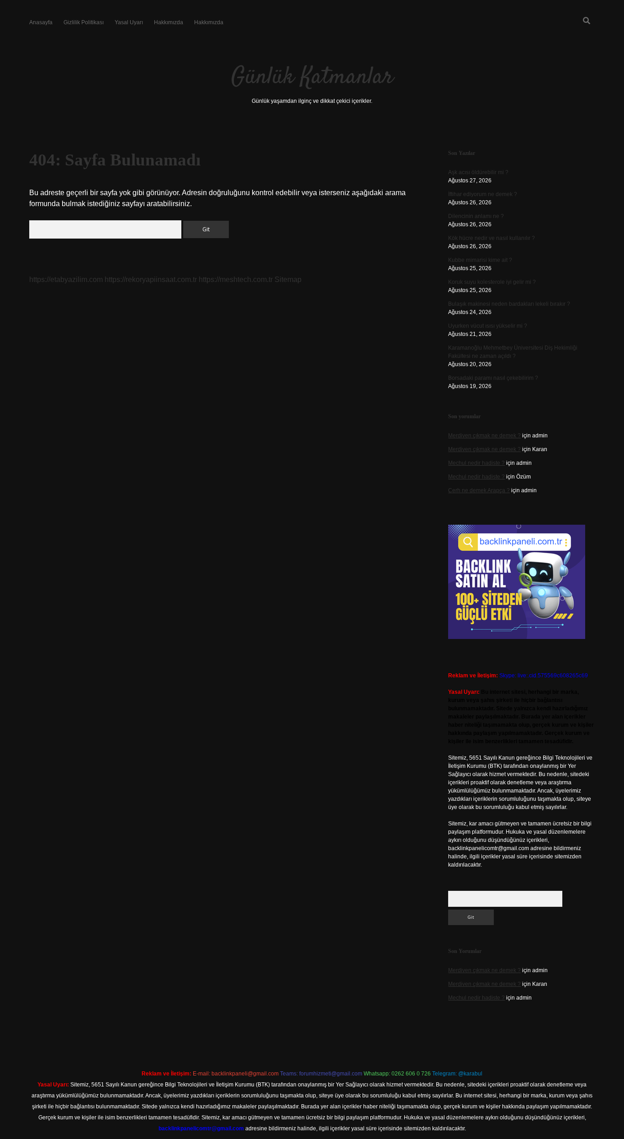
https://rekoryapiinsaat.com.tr (151, 279)
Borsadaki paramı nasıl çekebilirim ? (493, 378)
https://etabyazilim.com (66, 279)
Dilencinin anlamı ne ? (476, 216)
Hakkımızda (168, 22)
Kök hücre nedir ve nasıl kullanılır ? (491, 238)
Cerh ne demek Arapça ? (479, 490)
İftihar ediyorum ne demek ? (482, 194)
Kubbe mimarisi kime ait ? (480, 260)
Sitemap (288, 279)
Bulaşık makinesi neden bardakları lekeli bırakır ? (509, 304)
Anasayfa (41, 22)
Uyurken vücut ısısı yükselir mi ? (487, 326)
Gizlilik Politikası (83, 22)
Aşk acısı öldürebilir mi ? (478, 172)
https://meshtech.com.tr (236, 279)
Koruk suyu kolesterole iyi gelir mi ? (492, 282)
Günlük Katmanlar (312, 77)
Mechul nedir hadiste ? (476, 463)
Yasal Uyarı (129, 22)
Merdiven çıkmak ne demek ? (484, 435)
